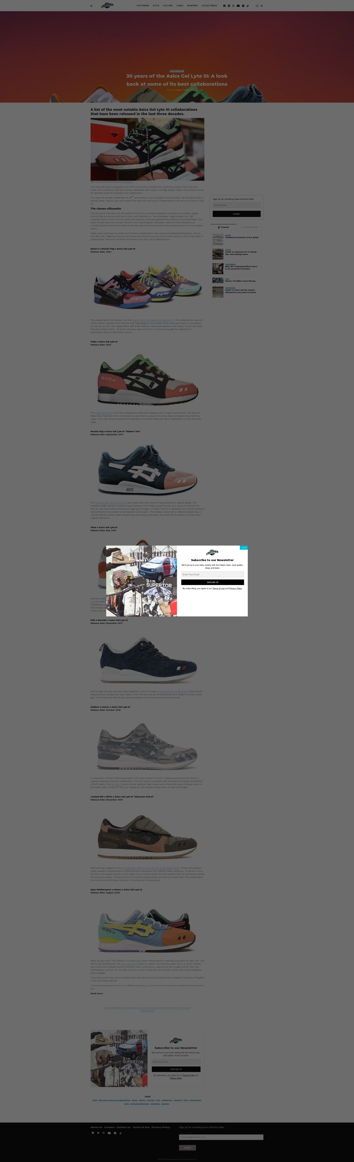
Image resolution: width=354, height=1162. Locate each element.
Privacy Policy (235, 588)
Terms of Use (218, 588)
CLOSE (244, 548)
